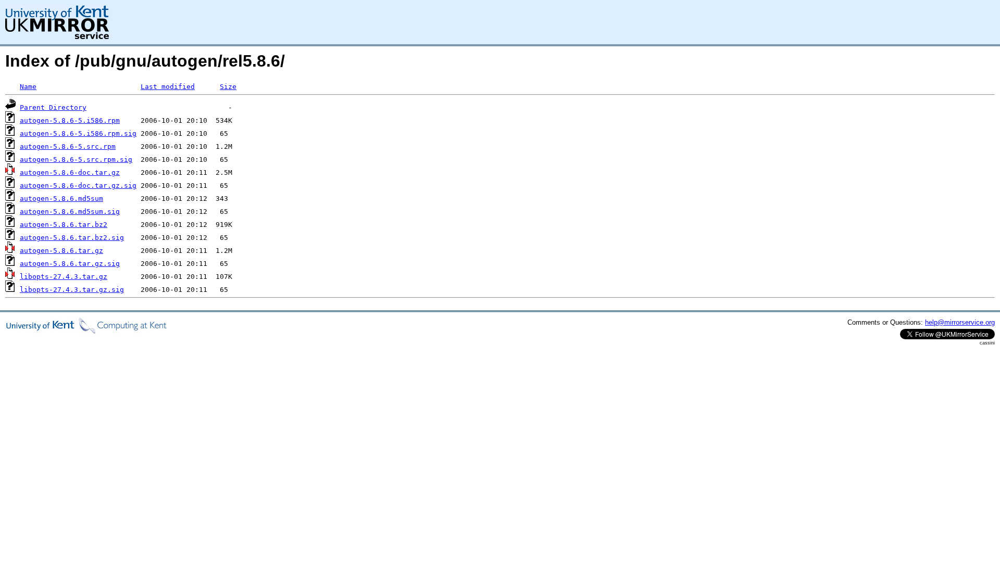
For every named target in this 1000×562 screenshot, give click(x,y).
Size (228, 87)
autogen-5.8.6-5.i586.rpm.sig (78, 133)
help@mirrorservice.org (960, 322)
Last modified (168, 87)
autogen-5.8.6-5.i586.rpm (70, 120)
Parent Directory (53, 107)
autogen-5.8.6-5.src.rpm (68, 146)
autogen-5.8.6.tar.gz (61, 250)
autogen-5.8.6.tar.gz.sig (70, 263)
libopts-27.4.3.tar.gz (63, 276)
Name (28, 87)
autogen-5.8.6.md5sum (61, 198)
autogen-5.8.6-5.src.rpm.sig (76, 159)
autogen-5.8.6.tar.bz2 (63, 224)
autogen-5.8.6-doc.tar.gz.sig (78, 185)
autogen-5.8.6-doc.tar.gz (70, 172)
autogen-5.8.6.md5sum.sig (70, 211)
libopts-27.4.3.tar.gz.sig (72, 289)
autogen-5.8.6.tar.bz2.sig (72, 237)
